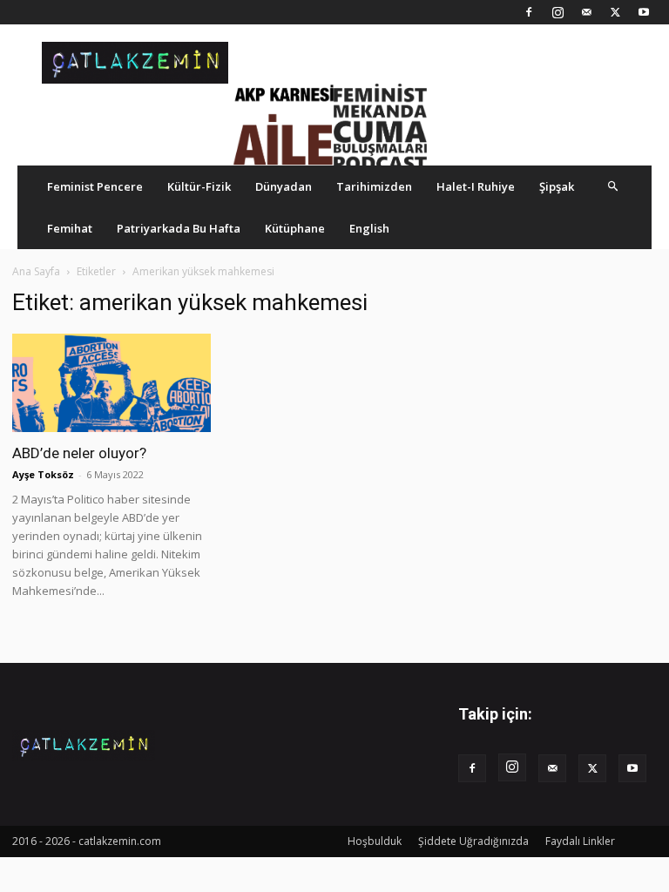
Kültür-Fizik (199, 186)
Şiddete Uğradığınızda (473, 841)
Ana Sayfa (36, 271)
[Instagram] (557, 12)
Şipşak (556, 186)
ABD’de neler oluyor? (79, 453)
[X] (615, 12)
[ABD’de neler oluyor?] (111, 383)
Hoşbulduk (375, 841)
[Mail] (586, 12)
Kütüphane (295, 228)
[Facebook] (529, 12)
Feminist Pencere (95, 186)
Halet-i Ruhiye (475, 186)
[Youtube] (644, 12)
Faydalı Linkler (580, 841)
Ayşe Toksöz (43, 474)
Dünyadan (283, 186)
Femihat (69, 228)
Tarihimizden (374, 186)
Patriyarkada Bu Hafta (178, 228)
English (369, 228)
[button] (613, 186)
